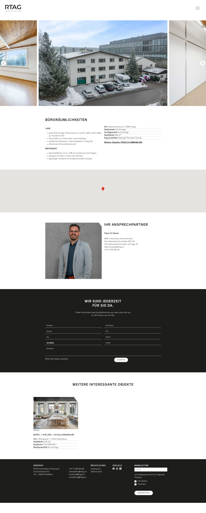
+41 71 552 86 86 (76, 469)
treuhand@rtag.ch (77, 475)
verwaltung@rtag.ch (77, 477)
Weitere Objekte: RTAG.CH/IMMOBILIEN (123, 142)
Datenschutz (96, 472)
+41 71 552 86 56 (111, 250)
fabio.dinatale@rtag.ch (114, 247)
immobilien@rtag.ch (77, 472)
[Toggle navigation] (197, 8)
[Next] (202, 63)
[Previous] (3, 63)
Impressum (96, 469)
